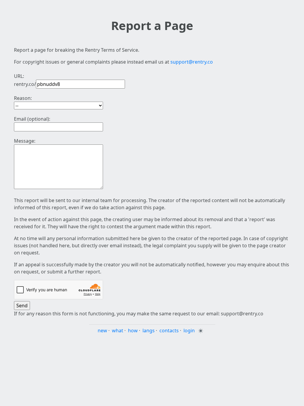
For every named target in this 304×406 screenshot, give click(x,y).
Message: (24, 141)
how (133, 330)
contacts (169, 330)
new (102, 330)
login (189, 330)
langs (148, 330)
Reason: (23, 98)
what (117, 330)
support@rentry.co (191, 62)
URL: (19, 76)
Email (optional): (32, 119)
